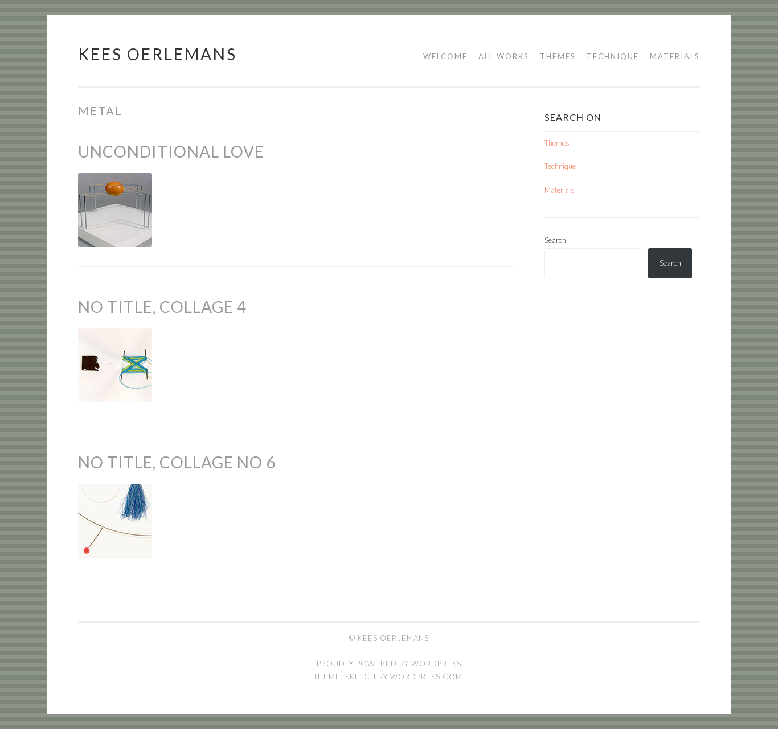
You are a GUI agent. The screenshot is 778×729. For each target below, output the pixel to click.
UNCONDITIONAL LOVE (171, 151)
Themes (558, 56)
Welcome (445, 56)
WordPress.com (426, 676)
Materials (675, 56)
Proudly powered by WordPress (389, 663)
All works (503, 56)
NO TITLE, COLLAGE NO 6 (177, 462)
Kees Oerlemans (157, 54)
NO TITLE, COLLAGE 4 (162, 306)
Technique (613, 56)
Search (555, 240)
